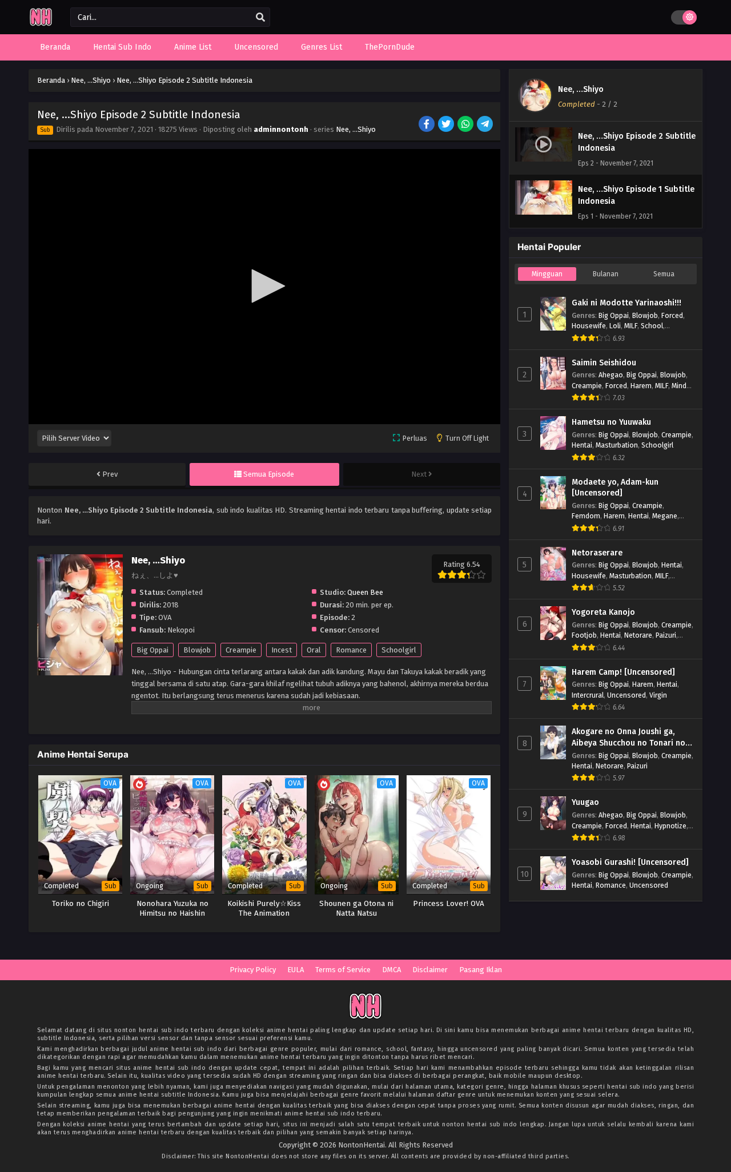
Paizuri (666, 635)
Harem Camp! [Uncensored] (623, 672)
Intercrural (588, 695)
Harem (641, 385)
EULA (295, 969)
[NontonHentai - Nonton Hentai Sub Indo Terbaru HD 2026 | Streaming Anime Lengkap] (41, 24)
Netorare (638, 635)
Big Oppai (152, 650)
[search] (260, 17)
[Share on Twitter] (447, 125)
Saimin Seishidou (604, 363)
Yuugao (585, 802)
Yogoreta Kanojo (603, 612)
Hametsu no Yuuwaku (611, 422)
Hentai (582, 445)
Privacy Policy (253, 969)
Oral (314, 650)
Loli (615, 325)
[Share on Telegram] (486, 125)
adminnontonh (281, 129)
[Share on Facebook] (427, 125)
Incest (281, 650)
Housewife (589, 325)
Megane (664, 516)
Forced (672, 315)
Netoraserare (597, 553)
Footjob (584, 635)
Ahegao (611, 374)
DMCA (391, 969)
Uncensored (626, 695)
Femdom (586, 516)
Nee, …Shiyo (356, 129)
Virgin (658, 695)
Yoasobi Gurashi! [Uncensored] (630, 862)
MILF (630, 325)
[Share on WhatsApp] (466, 125)
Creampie (241, 650)
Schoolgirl (398, 650)
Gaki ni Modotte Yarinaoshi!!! (626, 303)
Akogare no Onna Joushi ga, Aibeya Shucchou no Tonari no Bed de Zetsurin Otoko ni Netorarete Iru (628, 737)
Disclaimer (430, 969)
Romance (351, 650)
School (652, 325)
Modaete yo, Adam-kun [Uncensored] (615, 487)
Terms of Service (343, 969)
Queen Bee (365, 592)
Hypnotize (670, 825)
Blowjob (197, 650)
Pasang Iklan (480, 969)
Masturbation (617, 445)
